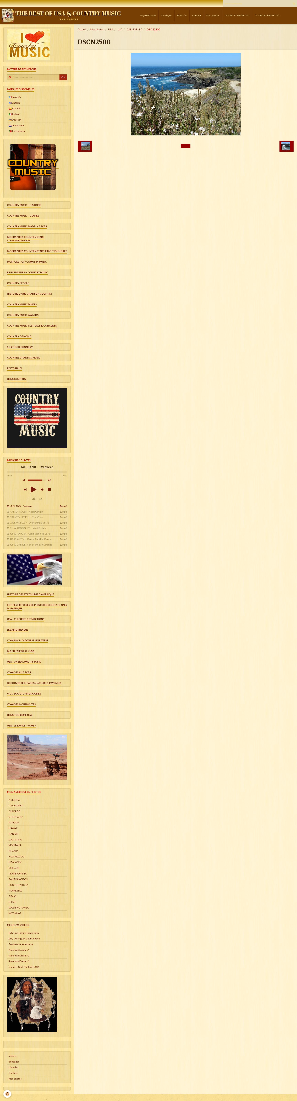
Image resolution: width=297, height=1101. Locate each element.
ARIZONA (14, 799)
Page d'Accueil (148, 15)
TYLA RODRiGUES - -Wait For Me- (28, 528)
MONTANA (15, 845)
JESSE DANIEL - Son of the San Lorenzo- (31, 544)
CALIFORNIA (134, 29)
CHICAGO (14, 811)
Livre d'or (182, 15)
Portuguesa (18, 131)
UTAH (12, 901)
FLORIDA (14, 822)
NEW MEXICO (16, 856)
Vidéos (12, 1055)
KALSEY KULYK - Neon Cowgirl (26, 511)
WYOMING (15, 913)
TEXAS (12, 896)
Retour (185, 146)
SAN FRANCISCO (18, 879)
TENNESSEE (15, 890)
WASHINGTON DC (19, 907)
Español (16, 108)
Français (16, 97)
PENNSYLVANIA (18, 873)
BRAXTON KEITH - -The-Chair (26, 517)
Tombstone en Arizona (21, 944)
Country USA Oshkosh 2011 (24, 966)
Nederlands (18, 125)
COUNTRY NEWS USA (237, 15)
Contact (196, 15)
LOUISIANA (15, 839)
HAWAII (13, 828)
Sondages (166, 15)
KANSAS (13, 833)
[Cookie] (7, 1094)
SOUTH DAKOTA (18, 884)
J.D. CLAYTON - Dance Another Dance (30, 539)
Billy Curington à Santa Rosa (24, 932)
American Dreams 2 (19, 955)
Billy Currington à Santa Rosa (24, 938)
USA (110, 29)
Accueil (82, 29)
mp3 (64, 506)
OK (63, 77)
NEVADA (14, 850)
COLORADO (16, 816)
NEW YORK (15, 862)
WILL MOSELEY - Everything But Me (29, 522)
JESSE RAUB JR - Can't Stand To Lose (30, 533)
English (16, 102)
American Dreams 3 (19, 961)
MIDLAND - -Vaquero (21, 506)
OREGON (14, 867)
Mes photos (212, 15)
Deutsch (16, 119)
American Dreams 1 (19, 949)
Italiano (16, 114)
